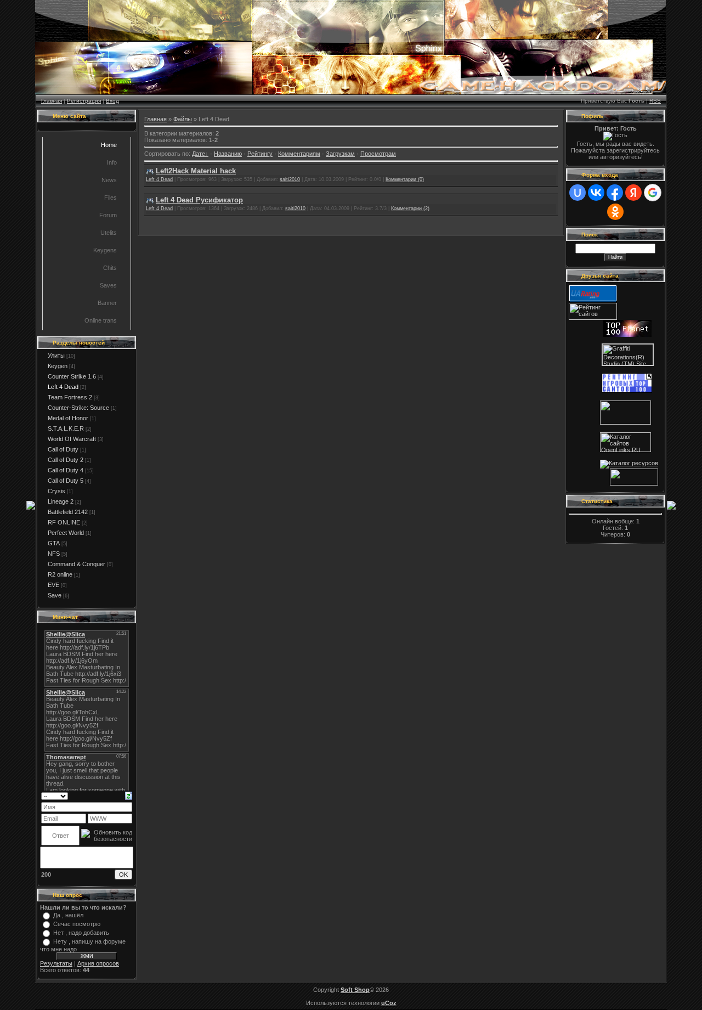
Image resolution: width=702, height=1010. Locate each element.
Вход (112, 101)
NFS (54, 553)
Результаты (56, 963)
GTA (54, 543)
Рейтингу (260, 153)
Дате (198, 153)
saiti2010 (290, 179)
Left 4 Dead (63, 386)
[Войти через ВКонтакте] (596, 192)
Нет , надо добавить (81, 932)
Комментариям (299, 153)
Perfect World (66, 532)
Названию (228, 153)
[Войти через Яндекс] (633, 192)
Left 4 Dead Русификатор (199, 200)
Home (109, 145)
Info (112, 162)
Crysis (56, 491)
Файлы (182, 119)
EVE (53, 585)
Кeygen (57, 366)
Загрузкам (340, 153)
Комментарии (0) (405, 179)
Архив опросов (98, 963)
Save (54, 595)
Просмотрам (378, 153)
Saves (108, 285)
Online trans (100, 320)
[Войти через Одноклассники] (615, 212)
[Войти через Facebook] (615, 192)
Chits (110, 267)
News (109, 180)
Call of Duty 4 (65, 470)
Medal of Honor (68, 418)
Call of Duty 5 (65, 480)
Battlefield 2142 (68, 512)
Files (110, 197)
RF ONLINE (64, 522)
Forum (108, 215)
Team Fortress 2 (70, 397)
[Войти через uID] (577, 192)
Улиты (56, 355)
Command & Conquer (76, 564)
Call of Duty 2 (65, 459)
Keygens (105, 250)
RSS (655, 101)
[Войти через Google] (652, 192)
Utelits (108, 232)
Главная (51, 101)
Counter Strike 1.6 (72, 376)
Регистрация (84, 101)
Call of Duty (63, 449)
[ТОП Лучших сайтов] (625, 422)
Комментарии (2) (410, 208)
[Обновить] (128, 795)
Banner (107, 303)
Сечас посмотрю (76, 924)
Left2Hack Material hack (196, 171)
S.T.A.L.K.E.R (66, 428)
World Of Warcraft (72, 439)
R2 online (60, 574)
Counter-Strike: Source (78, 407)
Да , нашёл (68, 915)
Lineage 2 (60, 501)
